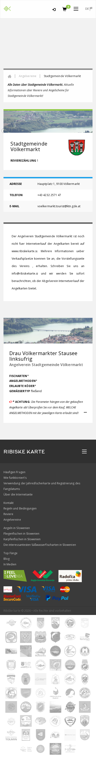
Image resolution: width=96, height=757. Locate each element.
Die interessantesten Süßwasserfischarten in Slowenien (39, 545)
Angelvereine (27, 76)
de (87, 9)
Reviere (8, 514)
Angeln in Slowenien (16, 528)
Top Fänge (10, 553)
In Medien (9, 564)
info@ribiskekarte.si (25, 273)
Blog (6, 559)
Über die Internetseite (18, 494)
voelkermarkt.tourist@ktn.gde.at (59, 206)
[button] (85, 413)
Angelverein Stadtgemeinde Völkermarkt (46, 364)
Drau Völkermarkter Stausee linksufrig (43, 356)
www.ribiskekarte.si (24, 251)
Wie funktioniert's (15, 478)
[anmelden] (54, 9)
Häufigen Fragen (14, 472)
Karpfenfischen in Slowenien (22, 539)
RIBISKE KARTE (24, 452)
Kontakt (8, 503)
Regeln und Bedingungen (20, 508)
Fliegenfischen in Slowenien (21, 534)
